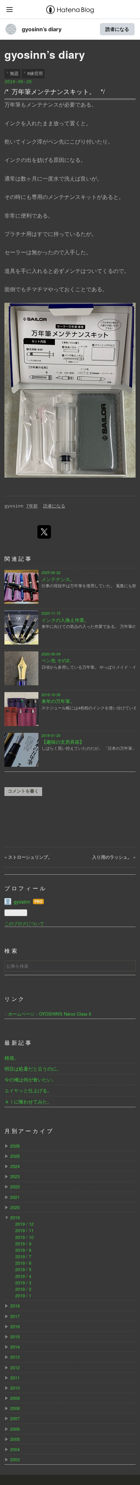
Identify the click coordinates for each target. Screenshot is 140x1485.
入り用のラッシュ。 (114, 857)
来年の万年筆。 (58, 701)
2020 (15, 1207)
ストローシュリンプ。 (28, 857)
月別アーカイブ (29, 1132)
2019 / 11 (24, 1230)
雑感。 (11, 1057)
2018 (15, 1305)
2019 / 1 (23, 1295)
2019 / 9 (23, 1243)
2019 (15, 1217)
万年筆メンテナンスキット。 (53, 91)
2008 (15, 1408)
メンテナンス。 (58, 579)
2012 (15, 1367)
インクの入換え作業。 (65, 619)
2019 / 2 (23, 1289)
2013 (15, 1357)
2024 (15, 1166)
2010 (15, 1388)
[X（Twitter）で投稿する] (44, 532)
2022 (15, 1186)
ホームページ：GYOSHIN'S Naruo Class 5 (49, 1013)
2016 (15, 1326)
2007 (15, 1418)
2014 (15, 1346)
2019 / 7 (23, 1256)
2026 (15, 1146)
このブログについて (24, 923)
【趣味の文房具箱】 (62, 741)
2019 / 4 (23, 1276)
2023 (15, 1176)
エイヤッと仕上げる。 (28, 1090)
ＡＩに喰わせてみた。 (28, 1101)
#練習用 (35, 73)
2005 (15, 1439)
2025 (15, 1156)
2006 (15, 1429)
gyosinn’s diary (42, 29)
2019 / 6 (23, 1263)
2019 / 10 (24, 1237)
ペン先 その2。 (57, 660)
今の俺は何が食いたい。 (30, 1079)
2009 (15, 1398)
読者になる (117, 29)
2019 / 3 (23, 1282)
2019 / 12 (24, 1224)
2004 (15, 1449)
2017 (15, 1316)
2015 (15, 1336)
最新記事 (18, 1043)
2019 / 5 (23, 1269)
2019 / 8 (23, 1250)
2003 (15, 1459)
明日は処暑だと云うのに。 (33, 1068)
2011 (15, 1377)
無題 (14, 73)
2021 (15, 1197)
